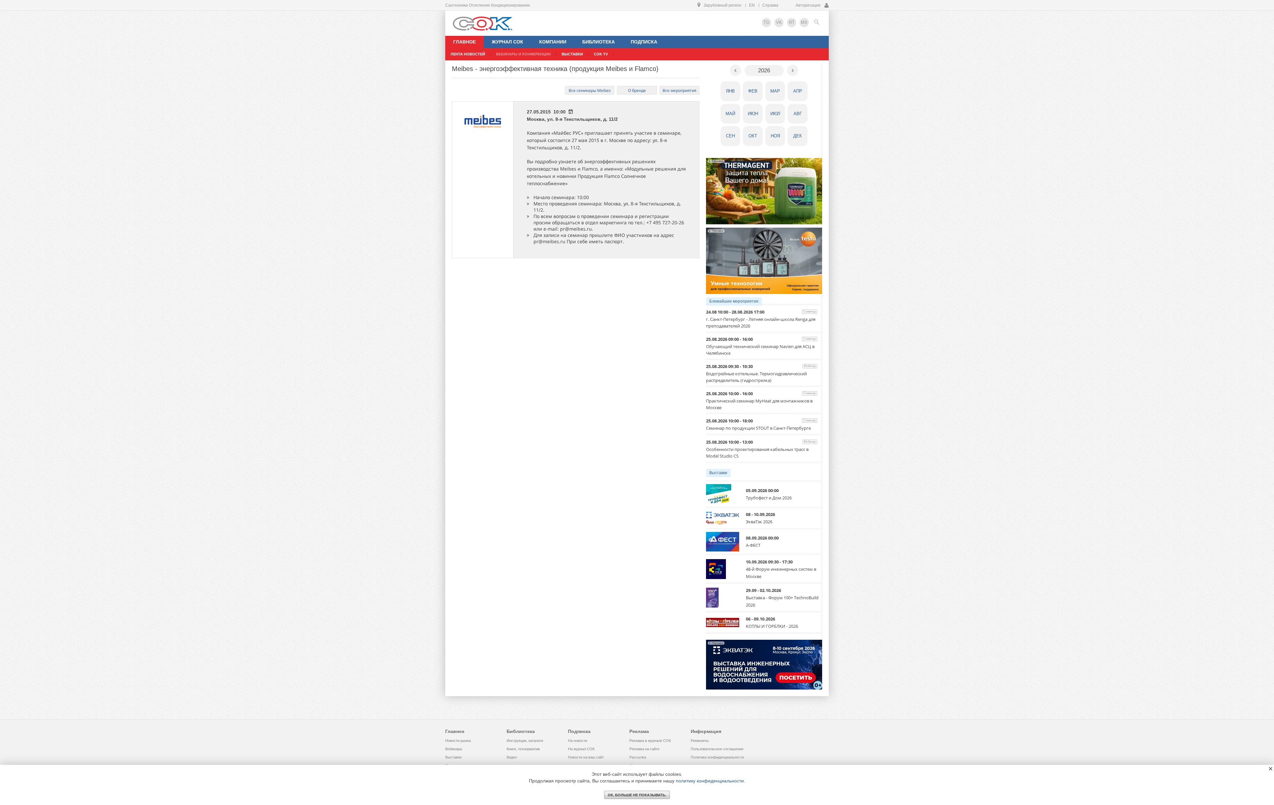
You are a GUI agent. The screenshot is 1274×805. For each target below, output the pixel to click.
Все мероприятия (679, 90)
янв (730, 91)
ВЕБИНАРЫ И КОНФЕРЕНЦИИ (523, 54)
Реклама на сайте (644, 749)
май (730, 113)
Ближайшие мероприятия (733, 301)
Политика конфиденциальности (717, 757)
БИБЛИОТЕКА (598, 41)
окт (752, 135)
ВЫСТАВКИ (572, 54)
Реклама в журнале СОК (650, 741)
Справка (770, 5)
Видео (512, 757)
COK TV (601, 54)
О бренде (637, 90)
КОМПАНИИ (552, 41)
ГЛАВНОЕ (464, 41)
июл (775, 113)
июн (753, 113)
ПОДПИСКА (644, 41)
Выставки (718, 473)
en (752, 5)
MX (804, 22)
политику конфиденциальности (710, 780)
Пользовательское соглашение (717, 749)
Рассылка (637, 757)
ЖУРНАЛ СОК (507, 41)
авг (798, 113)
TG (766, 22)
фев (752, 91)
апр (797, 91)
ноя (775, 135)
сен (730, 135)
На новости (577, 741)
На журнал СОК (581, 749)
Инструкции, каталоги (525, 741)
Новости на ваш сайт (586, 757)
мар (775, 91)
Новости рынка (458, 741)
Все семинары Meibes (590, 90)
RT (792, 22)
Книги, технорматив (523, 749)
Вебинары (453, 749)
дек (797, 135)
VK (779, 22)
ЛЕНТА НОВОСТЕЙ (468, 54)
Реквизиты (700, 741)
